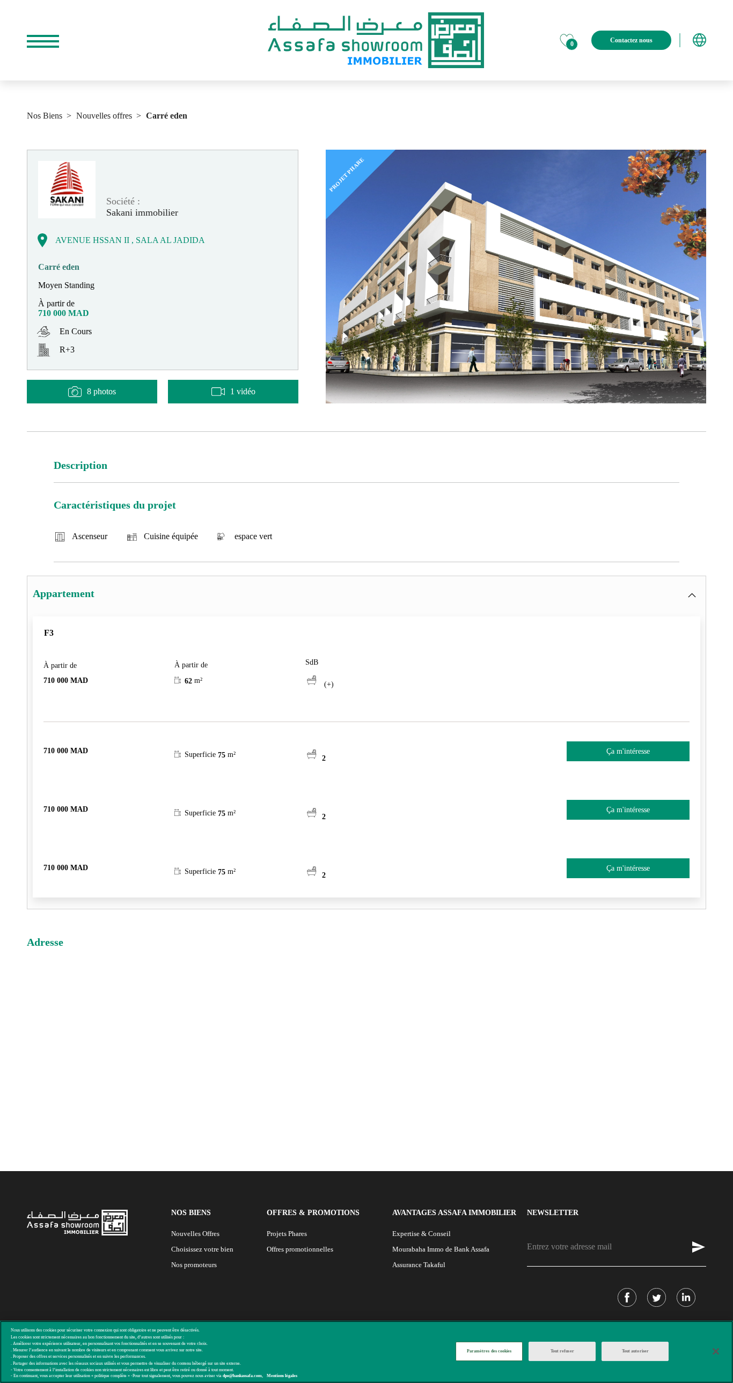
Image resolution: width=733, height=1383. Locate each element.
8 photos (101, 391)
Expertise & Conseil (421, 1234)
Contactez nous (631, 40)
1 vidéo (242, 391)
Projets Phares (287, 1234)
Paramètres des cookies (489, 1351)
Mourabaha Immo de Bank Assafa (440, 1249)
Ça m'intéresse (628, 751)
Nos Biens (44, 115)
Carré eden (165, 115)
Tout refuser (562, 1351)
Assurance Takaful (418, 1265)
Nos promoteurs (194, 1265)
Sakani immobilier (142, 212)
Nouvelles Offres (195, 1234)
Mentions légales (282, 1376)
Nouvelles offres (103, 115)
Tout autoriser (635, 1351)
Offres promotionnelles (300, 1249)
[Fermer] (716, 1351)
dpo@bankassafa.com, (243, 1376)
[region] (366, 1352)
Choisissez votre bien (202, 1249)
